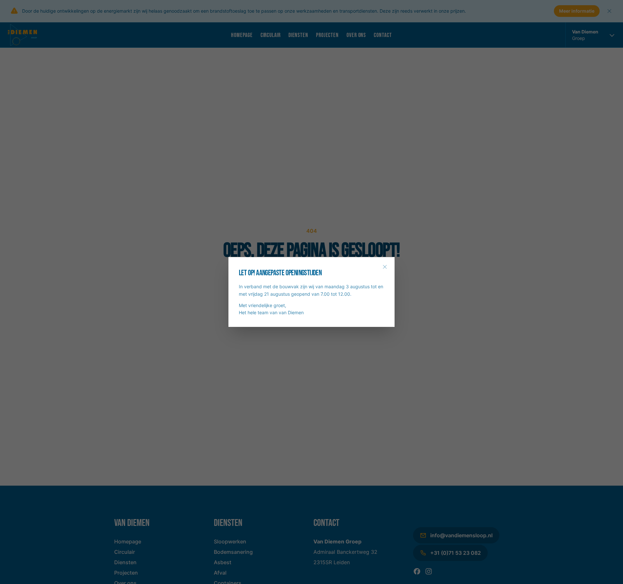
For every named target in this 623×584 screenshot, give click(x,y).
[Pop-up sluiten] (384, 266)
